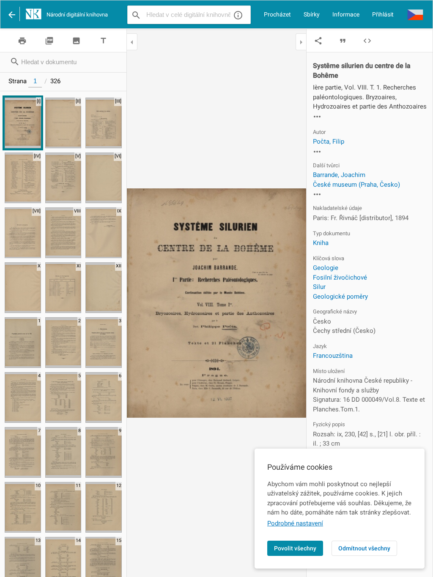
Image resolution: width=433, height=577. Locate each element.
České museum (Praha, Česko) (356, 184)
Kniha (321, 243)
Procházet (277, 14)
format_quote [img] (342, 40)
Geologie (325, 268)
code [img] (367, 40)
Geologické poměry (340, 296)
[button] (415, 14)
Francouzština (333, 355)
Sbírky (312, 14)
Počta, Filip (328, 141)
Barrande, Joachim (339, 175)
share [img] (318, 40)
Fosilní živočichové (340, 277)
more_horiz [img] (317, 117)
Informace (345, 14)
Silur (319, 287)
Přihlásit (383, 14)
